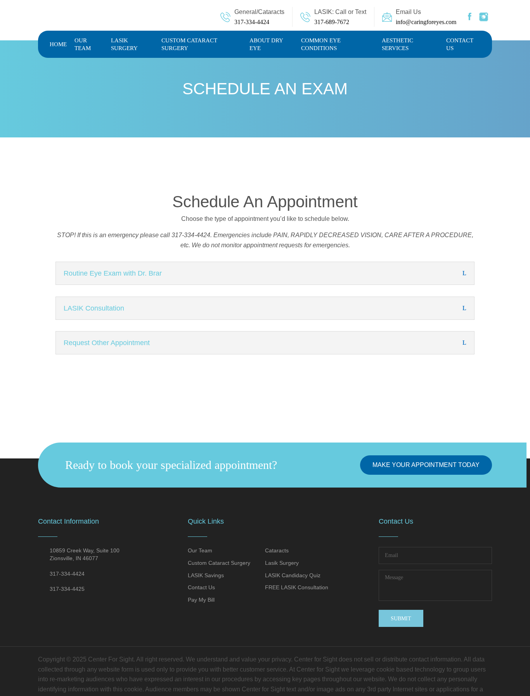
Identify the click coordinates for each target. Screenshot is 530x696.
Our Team (82, 44)
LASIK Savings (206, 575)
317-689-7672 (331, 22)
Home (58, 44)
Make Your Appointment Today (426, 465)
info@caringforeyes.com (426, 22)
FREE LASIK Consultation (296, 587)
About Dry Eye (266, 44)
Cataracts (277, 550)
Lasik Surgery (124, 44)
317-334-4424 (251, 22)
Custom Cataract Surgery (189, 44)
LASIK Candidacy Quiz (292, 575)
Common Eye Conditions (321, 44)
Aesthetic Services (397, 44)
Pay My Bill (201, 600)
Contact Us (459, 44)
